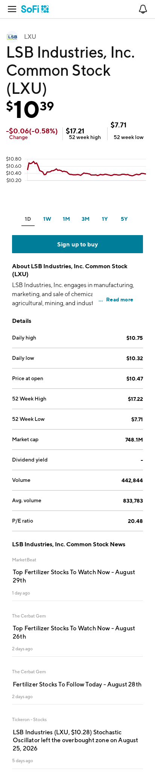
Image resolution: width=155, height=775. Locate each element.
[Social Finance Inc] (35, 9)
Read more (119, 299)
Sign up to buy (77, 244)
